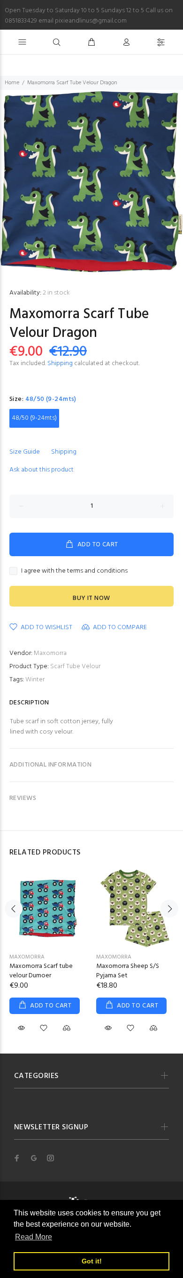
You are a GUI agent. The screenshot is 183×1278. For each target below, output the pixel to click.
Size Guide (24, 452)
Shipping (60, 363)
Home (12, 83)
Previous (14, 909)
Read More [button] (33, 1237)
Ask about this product (41, 469)
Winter (35, 679)
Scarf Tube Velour (75, 666)
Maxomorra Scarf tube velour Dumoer (41, 971)
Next (169, 909)
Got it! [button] (92, 1261)
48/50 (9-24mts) (34, 418)
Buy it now (91, 598)
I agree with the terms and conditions (74, 571)
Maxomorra (50, 653)
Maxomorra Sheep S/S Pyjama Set (127, 971)
